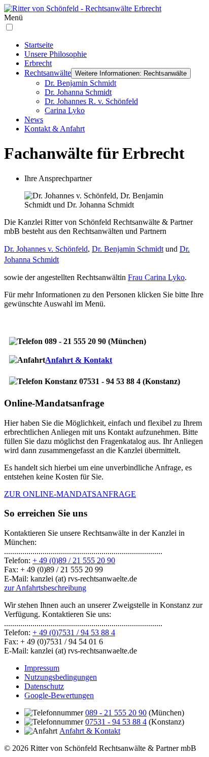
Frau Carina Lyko (156, 277)
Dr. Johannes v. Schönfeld (46, 249)
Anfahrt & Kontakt (78, 360)
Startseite (38, 45)
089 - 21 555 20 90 (116, 712)
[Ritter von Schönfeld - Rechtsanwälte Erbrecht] (82, 8)
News (33, 119)
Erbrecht (38, 63)
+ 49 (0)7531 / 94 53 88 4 (73, 632)
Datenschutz (44, 686)
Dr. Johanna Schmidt (78, 92)
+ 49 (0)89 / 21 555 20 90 (73, 560)
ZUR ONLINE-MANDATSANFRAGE (70, 494)
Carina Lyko (65, 110)
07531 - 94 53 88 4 (116, 721)
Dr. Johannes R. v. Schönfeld (91, 101)
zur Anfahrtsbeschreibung (45, 587)
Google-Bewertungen (59, 695)
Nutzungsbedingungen (60, 677)
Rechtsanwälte (47, 72)
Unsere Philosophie (55, 54)
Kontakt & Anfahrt (54, 128)
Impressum (41, 668)
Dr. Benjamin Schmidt (80, 83)
